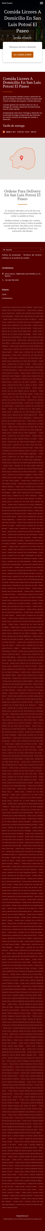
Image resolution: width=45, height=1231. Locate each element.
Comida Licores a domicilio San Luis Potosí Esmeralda (17, 756)
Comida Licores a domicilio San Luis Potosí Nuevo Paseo (26, 582)
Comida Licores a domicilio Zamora (26, 1186)
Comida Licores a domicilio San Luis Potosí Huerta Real (25, 358)
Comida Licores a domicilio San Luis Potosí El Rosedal (25, 597)
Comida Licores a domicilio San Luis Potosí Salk (28, 884)
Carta (4, 294)
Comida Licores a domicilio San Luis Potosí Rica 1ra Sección (19, 558)
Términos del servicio (32, 255)
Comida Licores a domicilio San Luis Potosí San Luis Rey (19, 585)
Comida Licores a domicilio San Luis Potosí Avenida (22, 534)
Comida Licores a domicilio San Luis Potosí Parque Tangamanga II (22, 460)
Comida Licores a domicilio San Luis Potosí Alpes (16, 325)
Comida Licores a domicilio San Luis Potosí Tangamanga (25, 430)
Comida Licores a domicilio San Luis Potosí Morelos (22, 552)
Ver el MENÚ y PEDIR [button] (22, 54)
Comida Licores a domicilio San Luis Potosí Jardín (28, 316)
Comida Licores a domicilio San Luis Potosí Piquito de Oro (26, 346)
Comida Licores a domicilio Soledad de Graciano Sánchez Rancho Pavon (22, 1025)
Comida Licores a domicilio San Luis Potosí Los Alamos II (20, 319)
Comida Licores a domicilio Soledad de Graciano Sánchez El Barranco (22, 1022)
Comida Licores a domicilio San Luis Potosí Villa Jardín (17, 977)
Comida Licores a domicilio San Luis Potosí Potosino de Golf (25, 468)
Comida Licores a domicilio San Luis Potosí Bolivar (27, 492)
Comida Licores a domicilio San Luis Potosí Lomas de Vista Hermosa (22, 890)
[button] (41, 3)
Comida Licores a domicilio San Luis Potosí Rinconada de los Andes (22, 926)
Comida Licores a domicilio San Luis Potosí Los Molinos (25, 618)
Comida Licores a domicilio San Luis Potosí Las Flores (27, 866)
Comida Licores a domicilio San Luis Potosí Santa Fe (26, 809)
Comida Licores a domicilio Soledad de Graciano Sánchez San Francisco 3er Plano (22, 1058)
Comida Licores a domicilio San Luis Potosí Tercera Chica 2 (19, 720)
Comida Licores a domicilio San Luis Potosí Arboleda (17, 307)
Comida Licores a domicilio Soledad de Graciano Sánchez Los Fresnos (22, 998)
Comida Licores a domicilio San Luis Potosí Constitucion (19, 495)
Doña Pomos (7, 3)
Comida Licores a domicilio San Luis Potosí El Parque (17, 448)
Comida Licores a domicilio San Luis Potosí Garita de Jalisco (19, 600)
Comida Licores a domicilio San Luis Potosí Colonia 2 (25, 409)
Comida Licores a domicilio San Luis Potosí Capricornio (26, 663)
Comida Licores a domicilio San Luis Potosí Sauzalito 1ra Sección (22, 771)
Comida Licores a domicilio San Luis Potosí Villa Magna (25, 932)
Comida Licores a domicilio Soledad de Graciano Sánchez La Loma (22, 1028)
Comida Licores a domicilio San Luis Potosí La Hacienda (19, 633)
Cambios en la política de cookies (15, 258)
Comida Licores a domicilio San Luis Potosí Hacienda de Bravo (22, 412)
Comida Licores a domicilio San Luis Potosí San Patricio (19, 666)
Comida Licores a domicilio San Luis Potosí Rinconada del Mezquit (22, 630)
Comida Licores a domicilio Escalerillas (21, 1195)
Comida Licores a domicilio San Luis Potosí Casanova (25, 797)
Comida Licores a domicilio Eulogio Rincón (14, 1183)
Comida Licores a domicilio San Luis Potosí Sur (22, 908)
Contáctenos (7, 298)
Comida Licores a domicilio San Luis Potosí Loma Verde (19, 774)
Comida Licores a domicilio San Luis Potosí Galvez (26, 974)
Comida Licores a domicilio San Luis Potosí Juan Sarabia (24, 953)
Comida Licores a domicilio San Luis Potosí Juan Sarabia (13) (19, 956)
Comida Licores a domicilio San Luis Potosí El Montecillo (25, 504)
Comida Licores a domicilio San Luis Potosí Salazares (25, 768)
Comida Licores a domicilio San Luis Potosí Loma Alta (17, 702)
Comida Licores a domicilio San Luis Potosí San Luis (22, 570)
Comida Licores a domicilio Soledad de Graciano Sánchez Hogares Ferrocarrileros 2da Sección (22, 1088)
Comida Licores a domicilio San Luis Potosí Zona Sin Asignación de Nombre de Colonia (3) (22, 971)
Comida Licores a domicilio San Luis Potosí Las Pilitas (27, 678)
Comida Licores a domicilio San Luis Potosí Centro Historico (19, 361)
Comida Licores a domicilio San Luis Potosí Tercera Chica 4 (19, 935)
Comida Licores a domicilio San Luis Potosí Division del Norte (24, 699)
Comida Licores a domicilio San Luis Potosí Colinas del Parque (22, 445)
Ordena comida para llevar (9, 1207)
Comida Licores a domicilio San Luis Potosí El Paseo (17, 507)
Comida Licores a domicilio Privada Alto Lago (29, 1204)
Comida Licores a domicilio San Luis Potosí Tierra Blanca (19, 750)
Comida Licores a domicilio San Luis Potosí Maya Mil (17, 812)
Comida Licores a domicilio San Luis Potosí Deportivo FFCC (19, 415)
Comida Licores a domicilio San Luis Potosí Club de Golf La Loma (22, 887)
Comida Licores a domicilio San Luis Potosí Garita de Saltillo (24, 717)
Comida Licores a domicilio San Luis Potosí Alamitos (26, 379)
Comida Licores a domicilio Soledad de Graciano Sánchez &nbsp (22, 995)
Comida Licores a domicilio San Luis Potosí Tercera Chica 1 (19, 471)
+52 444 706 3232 (12, 280)
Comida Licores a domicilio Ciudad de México (28, 1180)
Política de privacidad (11, 255)
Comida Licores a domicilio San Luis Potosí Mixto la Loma (24, 923)
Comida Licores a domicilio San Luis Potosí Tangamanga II (19, 433)
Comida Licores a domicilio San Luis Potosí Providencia (20, 869)
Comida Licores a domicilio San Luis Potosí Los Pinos (21, 744)
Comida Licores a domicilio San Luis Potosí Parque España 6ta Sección (22, 462)
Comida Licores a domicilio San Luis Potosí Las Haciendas (19, 893)
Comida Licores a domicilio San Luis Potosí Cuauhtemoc (19, 382)
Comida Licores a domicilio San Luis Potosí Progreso (18, 681)
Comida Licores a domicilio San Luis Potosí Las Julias (26, 627)
